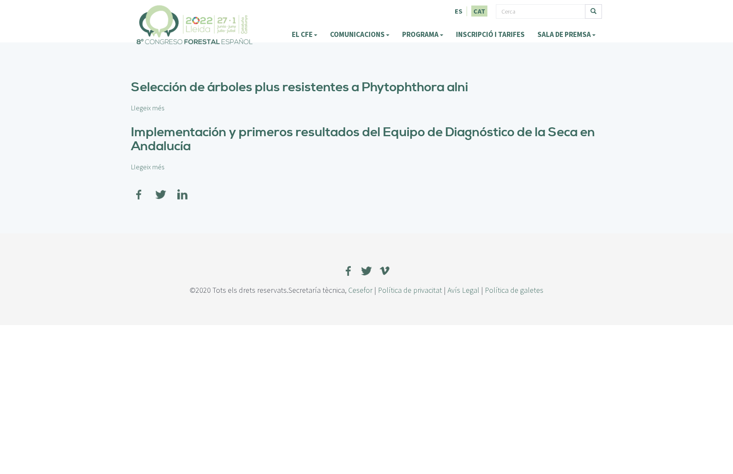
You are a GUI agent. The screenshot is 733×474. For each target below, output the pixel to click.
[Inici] (194, 24)
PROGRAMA (421, 34)
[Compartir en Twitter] (161, 189)
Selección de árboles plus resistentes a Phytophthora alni (299, 87)
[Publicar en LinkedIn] (182, 189)
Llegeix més (147, 108)
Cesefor (360, 290)
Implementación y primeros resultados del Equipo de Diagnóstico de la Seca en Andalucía (363, 139)
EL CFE (303, 34)
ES (458, 11)
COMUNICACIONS (358, 34)
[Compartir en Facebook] (139, 189)
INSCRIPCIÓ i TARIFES (490, 34)
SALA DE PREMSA (564, 34)
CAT (479, 11)
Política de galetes (514, 290)
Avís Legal (463, 290)
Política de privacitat (410, 290)
